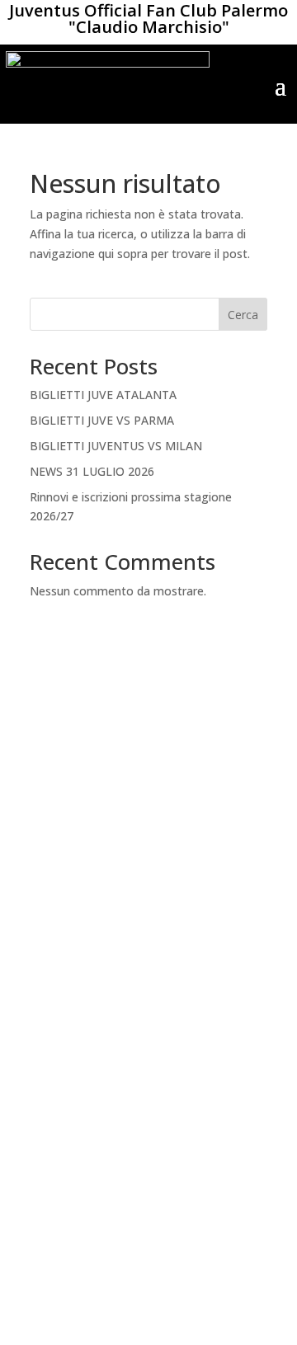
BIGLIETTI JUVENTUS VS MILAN (116, 446)
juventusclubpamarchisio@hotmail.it (148, 1269)
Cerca (243, 314)
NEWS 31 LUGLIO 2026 (92, 471)
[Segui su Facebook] (132, 1124)
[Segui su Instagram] (165, 1124)
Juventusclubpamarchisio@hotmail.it (148, 897)
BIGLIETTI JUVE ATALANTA (103, 394)
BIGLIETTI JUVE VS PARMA (102, 420)
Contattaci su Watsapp (148, 1189)
